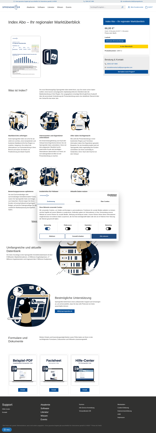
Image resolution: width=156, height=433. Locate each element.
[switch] (67, 228)
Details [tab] (78, 201)
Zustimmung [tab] (51, 201)
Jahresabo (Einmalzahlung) (114, 41)
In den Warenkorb (126, 46)
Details (22, 390)
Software (45, 408)
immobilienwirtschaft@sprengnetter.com (119, 67)
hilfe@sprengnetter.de (64, 311)
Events (44, 419)
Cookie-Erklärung (123, 407)
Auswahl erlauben (78, 236)
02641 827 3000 (89, 1)
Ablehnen (52, 236)
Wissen (44, 416)
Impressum (121, 417)
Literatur (44, 412)
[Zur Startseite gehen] (11, 7)
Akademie (45, 404)
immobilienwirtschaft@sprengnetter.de (133, 1)
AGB (119, 414)
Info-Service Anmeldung (86, 407)
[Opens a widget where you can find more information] (7, 430)
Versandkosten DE (85, 411)
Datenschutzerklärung (125, 411)
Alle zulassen (104, 236)
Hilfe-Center (6, 409)
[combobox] (104, 7)
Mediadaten (121, 404)
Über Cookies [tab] (105, 201)
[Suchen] (122, 7)
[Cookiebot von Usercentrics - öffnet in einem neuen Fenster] (109, 195)
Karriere (81, 404)
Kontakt (4, 412)
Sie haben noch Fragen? (126, 72)
